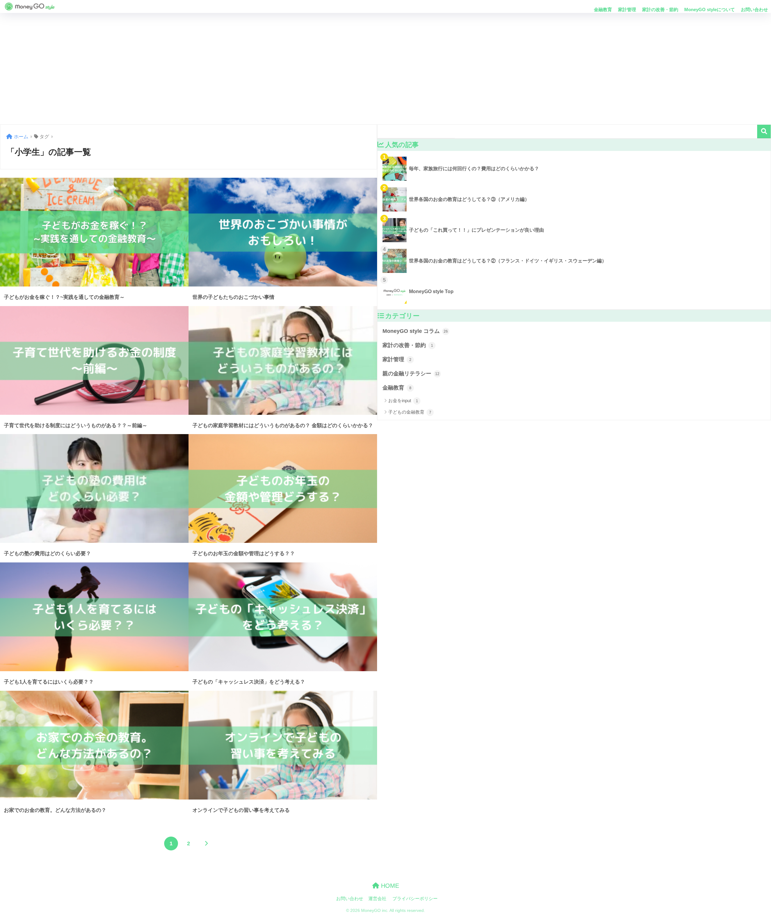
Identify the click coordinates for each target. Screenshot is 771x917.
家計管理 (627, 9)
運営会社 (377, 898)
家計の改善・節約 (660, 9)
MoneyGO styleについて (709, 9)
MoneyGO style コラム (415, 331)
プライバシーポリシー (415, 898)
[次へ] (206, 843)
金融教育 (603, 9)
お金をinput (403, 400)
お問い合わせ (754, 9)
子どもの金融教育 (409, 412)
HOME (389, 885)
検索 (764, 131)
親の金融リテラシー (410, 374)
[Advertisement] (385, 69)
